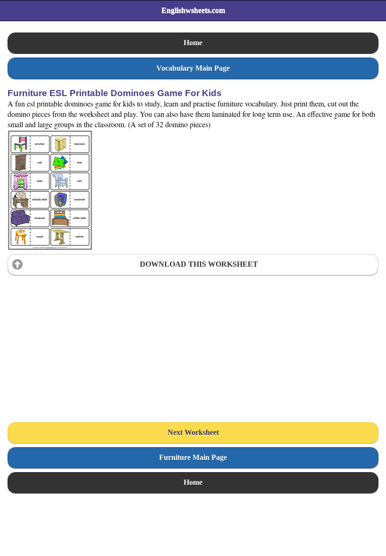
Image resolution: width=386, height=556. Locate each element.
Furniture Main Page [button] (193, 457)
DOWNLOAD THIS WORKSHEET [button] (199, 264)
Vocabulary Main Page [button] (193, 68)
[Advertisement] (78, 338)
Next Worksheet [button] (193, 432)
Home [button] (193, 43)
